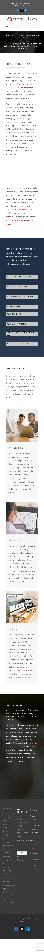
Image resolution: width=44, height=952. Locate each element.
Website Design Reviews (35, 829)
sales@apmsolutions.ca (22, 5)
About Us (34, 846)
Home (34, 810)
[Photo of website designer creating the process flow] (22, 502)
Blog (34, 838)
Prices (34, 854)
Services (35, 859)
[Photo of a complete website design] (22, 591)
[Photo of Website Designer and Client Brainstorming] (22, 410)
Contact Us (35, 867)
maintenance (21, 670)
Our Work (34, 818)
